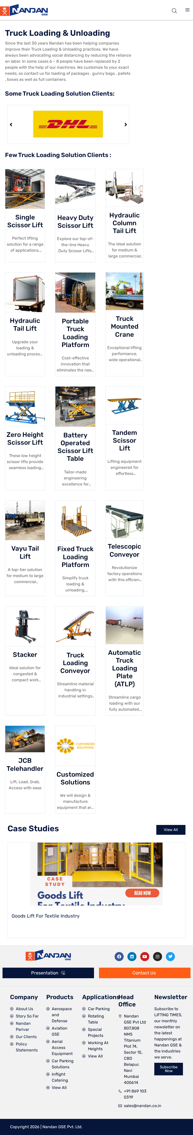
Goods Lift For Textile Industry (46, 916)
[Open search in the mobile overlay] (174, 10)
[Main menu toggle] (187, 9)
